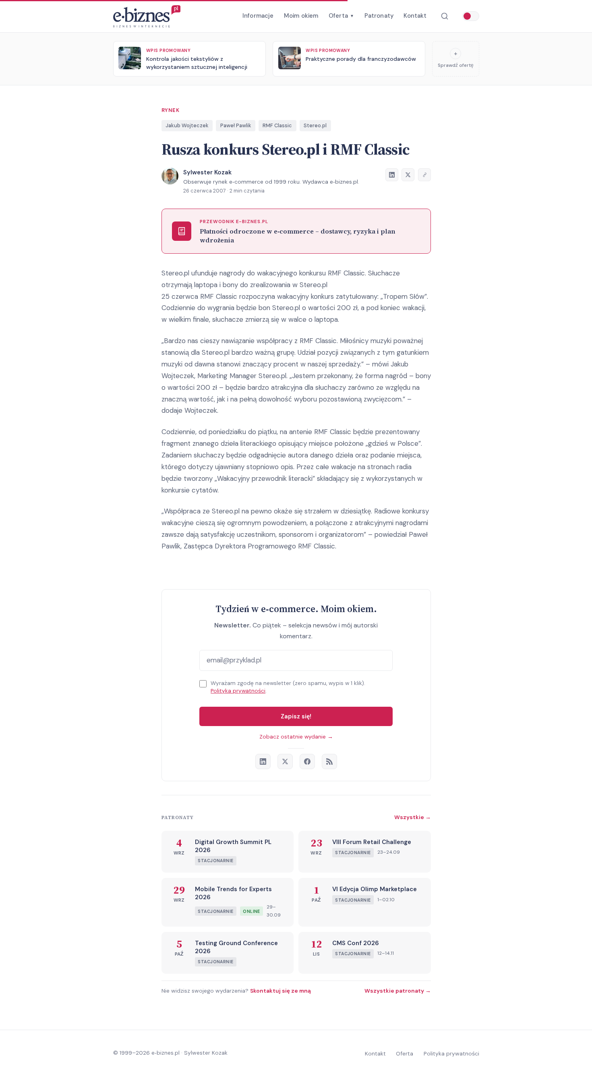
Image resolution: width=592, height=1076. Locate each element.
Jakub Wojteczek (187, 125)
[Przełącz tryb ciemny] (470, 16)
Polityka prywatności (238, 690)
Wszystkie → (412, 817)
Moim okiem (301, 16)
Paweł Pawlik (235, 125)
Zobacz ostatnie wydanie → (296, 736)
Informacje (258, 16)
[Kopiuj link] (424, 174)
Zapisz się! (296, 716)
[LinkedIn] (263, 761)
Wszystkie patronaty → (397, 990)
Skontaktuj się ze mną (280, 990)
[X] (285, 761)
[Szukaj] (444, 16)
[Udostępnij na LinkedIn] (391, 174)
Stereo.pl (315, 125)
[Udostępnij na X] (408, 174)
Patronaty (378, 16)
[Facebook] (307, 761)
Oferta (341, 16)
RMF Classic (277, 125)
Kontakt (415, 16)
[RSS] (329, 761)
